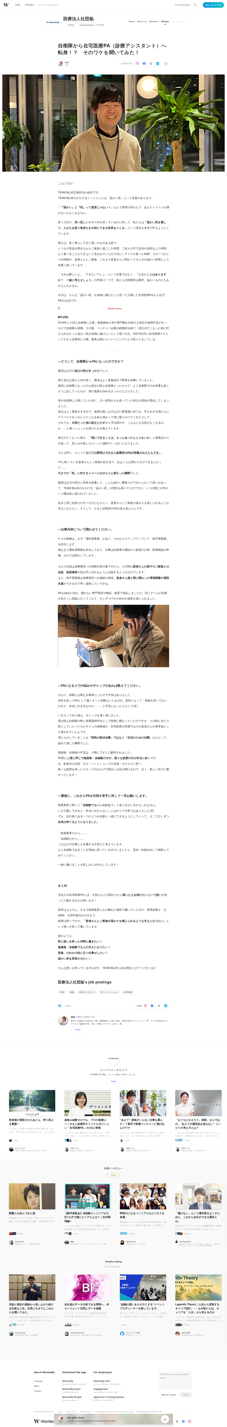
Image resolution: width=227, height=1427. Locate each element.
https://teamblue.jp (87, 25)
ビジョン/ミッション (110, 992)
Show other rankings (113, 1266)
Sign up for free (213, 4)
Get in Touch (168, 1394)
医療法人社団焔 (78, 19)
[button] (44, 1372)
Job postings (178, 21)
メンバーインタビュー (113, 1069)
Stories (165, 21)
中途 (62, 992)
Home (132, 21)
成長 (72, 992)
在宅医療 (128, 992)
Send (186, 1394)
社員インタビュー (87, 992)
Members (154, 21)
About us (142, 21)
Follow (71, 25)
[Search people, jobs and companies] (195, 5)
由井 (67, 62)
